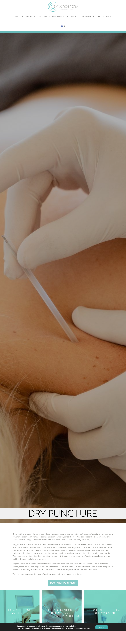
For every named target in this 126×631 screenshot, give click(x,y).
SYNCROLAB (42, 17)
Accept (102, 627)
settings (86, 628)
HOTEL (17, 17)
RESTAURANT (72, 17)
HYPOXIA (29, 17)
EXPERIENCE (86, 17)
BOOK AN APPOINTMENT (63, 583)
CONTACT (107, 17)
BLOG (98, 17)
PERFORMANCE (58, 17)
